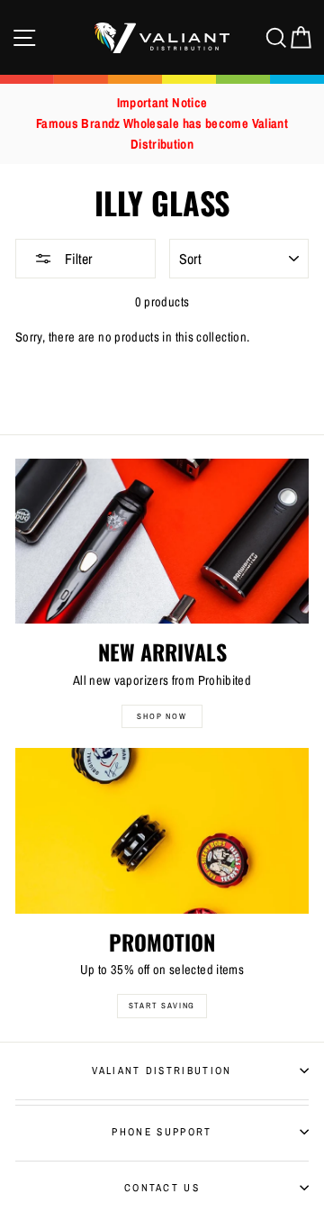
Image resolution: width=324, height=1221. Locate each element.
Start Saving (162, 1005)
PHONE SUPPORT (162, 1132)
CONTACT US (162, 1187)
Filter (76, 259)
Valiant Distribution (161, 1070)
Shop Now (161, 716)
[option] (162, 124)
